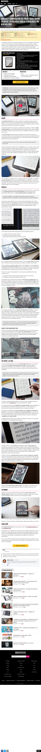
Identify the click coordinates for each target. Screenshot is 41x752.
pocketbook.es (7, 551)
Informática (8, 661)
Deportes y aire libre (21, 674)
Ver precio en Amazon (20, 82)
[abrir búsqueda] (16, 3)
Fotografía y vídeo (8, 674)
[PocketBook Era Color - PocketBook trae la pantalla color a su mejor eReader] (7, 629)
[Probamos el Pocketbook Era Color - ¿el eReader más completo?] (7, 613)
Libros (5, 28)
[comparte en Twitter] (5, 751)
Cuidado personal (21, 667)
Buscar (27, 656)
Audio (2, 3)
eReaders (8, 28)
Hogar (21, 665)
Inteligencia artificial (21, 661)
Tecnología (9, 3)
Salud (21, 669)
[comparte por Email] (7, 751)
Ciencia (21, 663)
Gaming (5, 3)
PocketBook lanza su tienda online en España (22, 635)
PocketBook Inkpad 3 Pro (32, 526)
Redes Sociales (34, 661)
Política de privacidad (21, 680)
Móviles (7, 663)
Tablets (7, 669)
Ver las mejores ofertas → (6, 39)
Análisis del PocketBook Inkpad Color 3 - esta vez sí (23, 643)
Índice (38, 750)
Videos (13, 3)
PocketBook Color (7, 528)
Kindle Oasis (13, 402)
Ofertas (34, 669)
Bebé (34, 665)
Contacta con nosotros (10, 680)
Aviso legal (38, 680)
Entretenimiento (21, 676)
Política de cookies (30, 680)
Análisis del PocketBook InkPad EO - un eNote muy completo (25, 596)
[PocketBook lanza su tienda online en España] (7, 637)
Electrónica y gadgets (8, 676)
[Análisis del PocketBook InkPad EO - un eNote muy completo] (7, 598)
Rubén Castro (3, 26)
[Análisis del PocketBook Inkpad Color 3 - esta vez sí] (7, 645)
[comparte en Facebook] (2, 751)
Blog (34, 667)
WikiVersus (20, 652)
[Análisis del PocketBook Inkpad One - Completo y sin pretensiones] (7, 575)
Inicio (2, 28)
